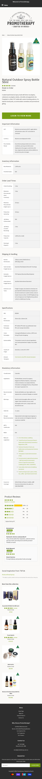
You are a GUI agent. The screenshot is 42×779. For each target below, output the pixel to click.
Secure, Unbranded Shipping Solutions (21, 729)
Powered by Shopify (28, 771)
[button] (6, 86)
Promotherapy (20, 771)
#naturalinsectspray (8, 575)
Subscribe (35, 765)
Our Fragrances (21, 733)
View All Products (21, 715)
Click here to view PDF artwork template (25, 357)
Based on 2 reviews (10, 502)
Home (3, 35)
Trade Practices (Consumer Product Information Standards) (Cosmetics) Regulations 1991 (28, 442)
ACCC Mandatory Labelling (25, 437)
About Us (21, 713)
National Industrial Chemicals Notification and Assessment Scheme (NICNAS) (28, 449)
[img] (21, 534)
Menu (6, 5)
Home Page (21, 711)
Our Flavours (21, 735)
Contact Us (21, 718)
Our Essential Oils (21, 731)
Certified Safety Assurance (21, 726)
